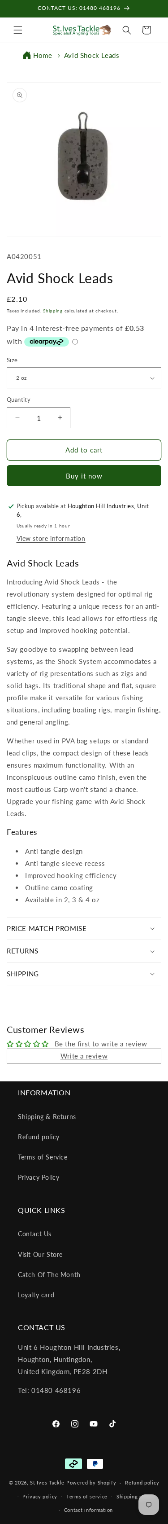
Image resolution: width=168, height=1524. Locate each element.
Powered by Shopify (91, 1482)
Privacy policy (39, 1496)
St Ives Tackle (47, 1482)
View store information (51, 538)
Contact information (88, 1510)
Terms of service (87, 1496)
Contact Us (35, 1234)
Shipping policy (135, 1496)
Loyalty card (36, 1295)
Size (12, 360)
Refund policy (39, 1137)
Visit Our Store (40, 1254)
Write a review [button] (84, 1056)
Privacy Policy (38, 1177)
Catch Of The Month (49, 1274)
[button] (18, 30)
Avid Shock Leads (92, 55)
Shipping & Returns (47, 1116)
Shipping (53, 310)
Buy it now (84, 476)
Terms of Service (43, 1157)
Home (42, 55)
